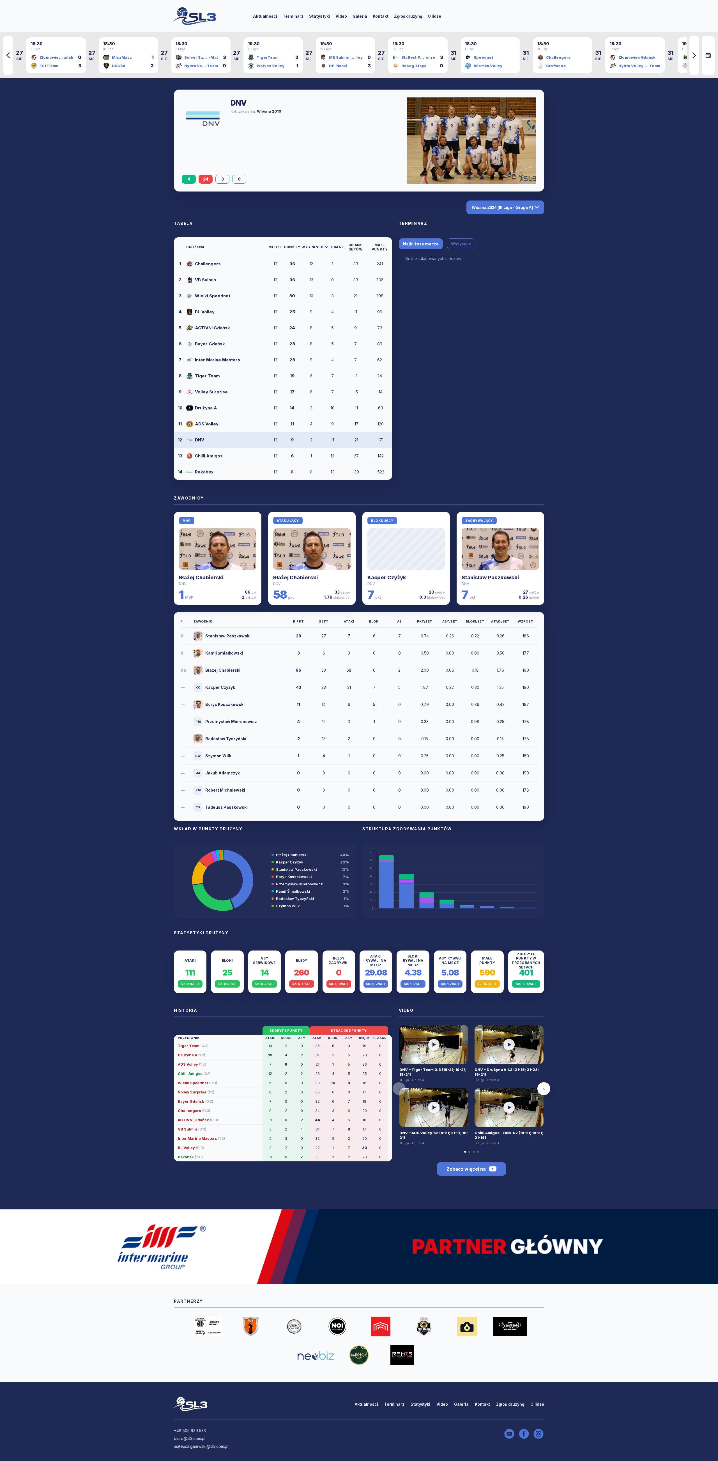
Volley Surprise (211, 392)
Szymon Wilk (218, 755)
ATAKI (349, 621)
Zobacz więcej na (466, 1169)
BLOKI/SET (475, 621)
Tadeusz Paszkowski (226, 807)
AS (399, 621)
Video (341, 16)
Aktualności (265, 16)
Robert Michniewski (225, 790)
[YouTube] (509, 1433)
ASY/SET (450, 621)
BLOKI (374, 621)
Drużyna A (206, 408)
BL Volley (205, 311)
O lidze (434, 16)
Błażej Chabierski (201, 577)
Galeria (360, 16)
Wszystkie (461, 243)
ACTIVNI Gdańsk (212, 328)
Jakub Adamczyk (222, 773)
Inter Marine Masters (217, 360)
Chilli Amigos (209, 456)
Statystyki (319, 16)
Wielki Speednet (212, 295)
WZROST (525, 621)
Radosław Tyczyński (225, 738)
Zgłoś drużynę (408, 16)
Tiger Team (207, 376)
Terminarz (293, 16)
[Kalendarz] (708, 55)
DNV (199, 440)
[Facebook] (524, 1433)
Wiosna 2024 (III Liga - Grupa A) (502, 207)
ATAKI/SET (500, 621)
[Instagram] (538, 1433)
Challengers (208, 263)
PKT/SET (424, 621)
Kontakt (380, 16)
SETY (323, 621)
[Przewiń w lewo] (8, 55)
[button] (190, 972)
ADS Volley (206, 424)
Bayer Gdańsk (210, 344)
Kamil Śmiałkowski (224, 653)
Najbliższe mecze (421, 243)
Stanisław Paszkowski (490, 577)
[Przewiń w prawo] (694, 55)
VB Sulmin (205, 279)
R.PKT (298, 621)
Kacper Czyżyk (386, 577)
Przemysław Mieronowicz (231, 721)
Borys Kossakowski (225, 704)
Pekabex (204, 472)
